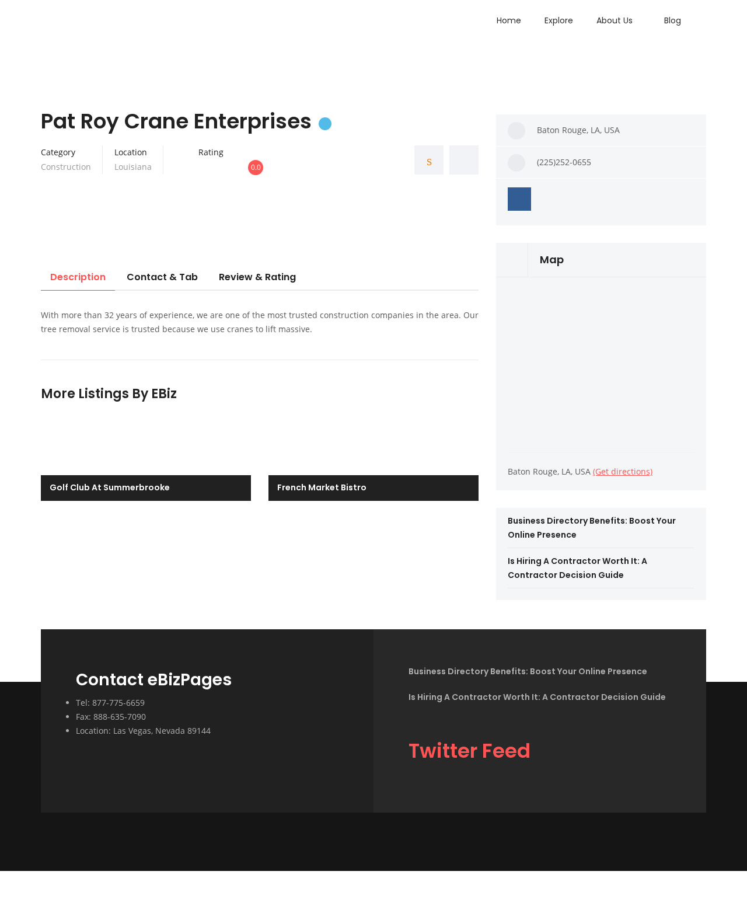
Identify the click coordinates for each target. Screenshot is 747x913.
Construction (66, 166)
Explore (558, 20)
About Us (614, 20)
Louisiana (133, 166)
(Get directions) (622, 471)
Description (78, 277)
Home (509, 20)
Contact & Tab (162, 277)
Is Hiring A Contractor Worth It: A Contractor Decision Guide (537, 697)
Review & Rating (257, 277)
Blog (672, 20)
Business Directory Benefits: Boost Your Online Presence (528, 671)
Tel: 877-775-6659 (110, 702)
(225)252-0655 (564, 162)
